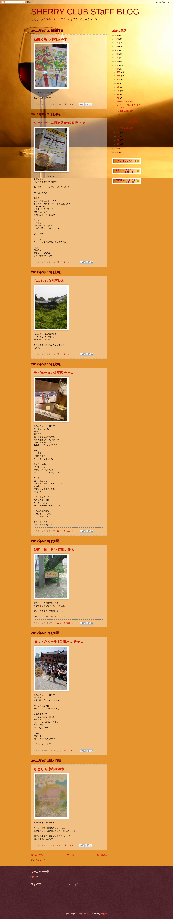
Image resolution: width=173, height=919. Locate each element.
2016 (117, 54)
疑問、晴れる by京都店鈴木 (54, 549)
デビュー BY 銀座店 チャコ (54, 372)
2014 (117, 61)
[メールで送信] (80, 104)
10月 (119, 80)
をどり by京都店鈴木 (49, 769)
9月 (118, 83)
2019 (117, 43)
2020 (117, 39)
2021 (117, 35)
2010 (117, 153)
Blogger (104, 914)
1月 (118, 144)
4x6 (84, 914)
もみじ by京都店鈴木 (49, 280)
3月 (118, 136)
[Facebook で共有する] (88, 104)
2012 (117, 69)
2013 (117, 65)
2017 (117, 50)
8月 (118, 87)
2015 (117, 58)
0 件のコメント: (69, 104)
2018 (117, 47)
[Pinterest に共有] (91, 104)
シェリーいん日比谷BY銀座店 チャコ (61, 122)
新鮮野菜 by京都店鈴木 (50, 39)
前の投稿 (102, 855)
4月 (118, 133)
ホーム (70, 855)
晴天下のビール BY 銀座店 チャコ (59, 641)
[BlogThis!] (83, 104)
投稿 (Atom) (40, 860)
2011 (117, 149)
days (32, 877)
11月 (119, 76)
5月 (118, 98)
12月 (119, 72)
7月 (118, 91)
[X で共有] (85, 104)
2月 (118, 140)
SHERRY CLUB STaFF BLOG (85, 11)
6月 (118, 95)
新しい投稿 (37, 855)
